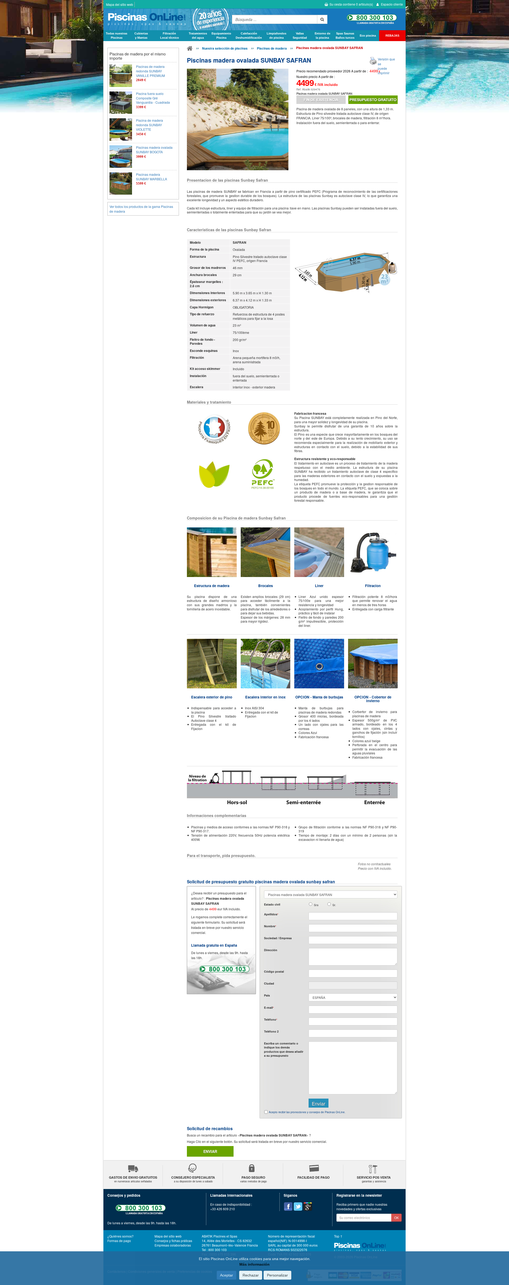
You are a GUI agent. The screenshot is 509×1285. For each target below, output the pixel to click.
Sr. (334, 905)
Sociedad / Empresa (278, 938)
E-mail (269, 1007)
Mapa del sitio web (119, 4)
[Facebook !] (288, 1206)
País (267, 995)
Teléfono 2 (271, 1031)
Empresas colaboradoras (173, 1245)
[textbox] (353, 973)
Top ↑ (338, 1236)
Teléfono (270, 1019)
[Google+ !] (307, 1206)
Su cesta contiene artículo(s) (351, 4)
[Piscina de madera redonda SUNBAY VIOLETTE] (120, 129)
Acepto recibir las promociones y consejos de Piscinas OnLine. (307, 1112)
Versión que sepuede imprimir (386, 66)
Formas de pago (119, 1240)
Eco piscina (368, 35)
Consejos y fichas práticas (173, 1240)
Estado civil (272, 904)
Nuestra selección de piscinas (225, 48)
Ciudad (269, 983)
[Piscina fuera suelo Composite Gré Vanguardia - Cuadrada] (120, 102)
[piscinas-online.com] (166, 19)
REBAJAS (392, 35)
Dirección (270, 950)
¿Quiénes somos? (120, 1236)
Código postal (274, 971)
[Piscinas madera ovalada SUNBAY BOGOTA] (120, 156)
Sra (316, 905)
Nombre (270, 926)
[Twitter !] (297, 1206)
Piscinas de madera (272, 48)
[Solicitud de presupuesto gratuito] (373, 99)
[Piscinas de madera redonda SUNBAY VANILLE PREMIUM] (120, 75)
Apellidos (271, 914)
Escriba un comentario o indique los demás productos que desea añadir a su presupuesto (283, 1049)
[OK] (322, 19)
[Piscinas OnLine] (190, 49)
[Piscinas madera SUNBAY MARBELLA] (120, 183)
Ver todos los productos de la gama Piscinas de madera (141, 208)
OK (396, 1217)
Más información (254, 1264)
